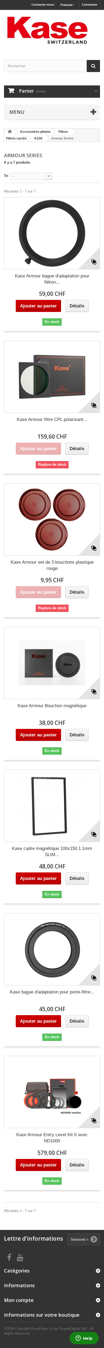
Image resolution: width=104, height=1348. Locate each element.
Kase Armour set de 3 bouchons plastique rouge (52, 565)
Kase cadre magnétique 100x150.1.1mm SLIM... (52, 851)
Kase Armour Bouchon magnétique (52, 705)
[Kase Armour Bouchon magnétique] (52, 663)
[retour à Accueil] (10, 132)
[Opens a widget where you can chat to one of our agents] (84, 1338)
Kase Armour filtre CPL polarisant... (52, 419)
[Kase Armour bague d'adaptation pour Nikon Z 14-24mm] (52, 233)
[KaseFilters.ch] (52, 30)
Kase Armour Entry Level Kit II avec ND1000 (52, 1137)
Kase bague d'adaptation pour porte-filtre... (52, 992)
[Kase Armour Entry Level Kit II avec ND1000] (52, 1092)
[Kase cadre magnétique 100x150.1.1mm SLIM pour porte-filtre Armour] (52, 805)
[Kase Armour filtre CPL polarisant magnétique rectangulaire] (52, 376)
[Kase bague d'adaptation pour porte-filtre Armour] (52, 949)
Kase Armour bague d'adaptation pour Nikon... (52, 279)
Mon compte (19, 1300)
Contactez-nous (42, 4)
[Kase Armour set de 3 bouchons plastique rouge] (52, 519)
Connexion (89, 4)
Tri (6, 176)
